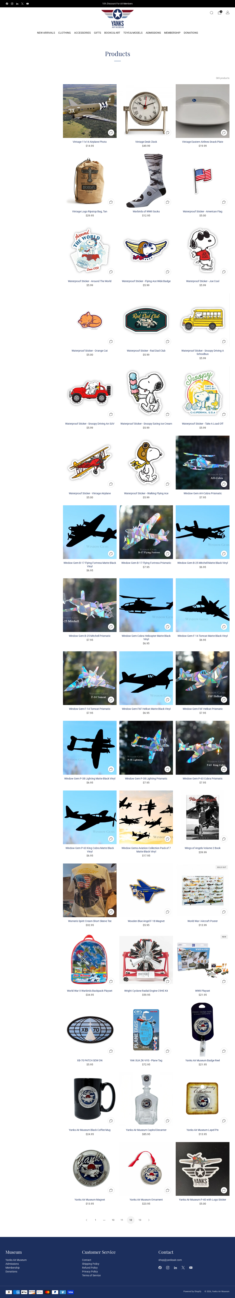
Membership (172, 32)
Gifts (97, 32)
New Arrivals (46, 32)
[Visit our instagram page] (12, 3)
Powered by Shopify (192, 1291)
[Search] (211, 13)
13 (140, 1220)
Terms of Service (91, 1275)
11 (122, 1220)
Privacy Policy (90, 1271)
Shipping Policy (90, 1263)
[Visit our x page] (22, 3)
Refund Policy (90, 1267)
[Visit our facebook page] (7, 3)
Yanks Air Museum (16, 1259)
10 (113, 1220)
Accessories (82, 32)
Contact (86, 1259)
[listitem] (117, 3)
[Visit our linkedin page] (17, 3)
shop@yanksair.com (170, 1259)
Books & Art (112, 32)
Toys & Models (132, 32)
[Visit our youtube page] (27, 3)
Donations (191, 32)
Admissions (153, 32)
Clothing (64, 32)
